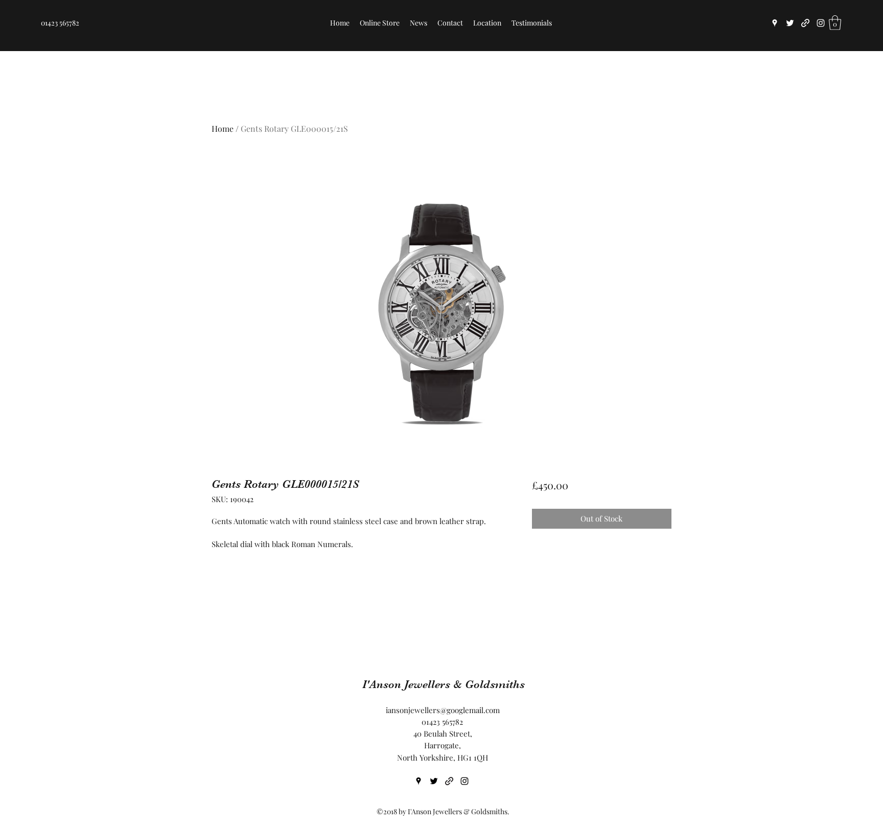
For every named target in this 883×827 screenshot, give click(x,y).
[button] (835, 22)
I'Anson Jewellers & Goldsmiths (443, 684)
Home (223, 128)
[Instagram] (821, 23)
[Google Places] (775, 23)
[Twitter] (790, 23)
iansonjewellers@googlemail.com (443, 710)
